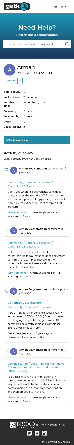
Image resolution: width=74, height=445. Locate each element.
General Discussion (38, 182)
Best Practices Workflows (47, 363)
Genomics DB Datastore (23, 186)
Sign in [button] (63, 6)
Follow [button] (11, 80)
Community (15, 182)
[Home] (17, 6)
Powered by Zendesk (58, 441)
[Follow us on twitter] (29, 433)
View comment (17, 212)
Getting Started (18, 363)
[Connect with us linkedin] (44, 433)
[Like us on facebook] (37, 433)
